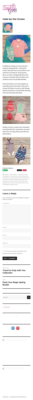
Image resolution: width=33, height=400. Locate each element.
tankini (23, 182)
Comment (6, 203)
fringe (20, 179)
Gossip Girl (5, 181)
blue (27, 176)
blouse (23, 176)
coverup (10, 177)
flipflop (12, 179)
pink (15, 181)
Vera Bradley (6, 184)
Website (5, 243)
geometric (25, 179)
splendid (5, 182)
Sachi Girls (5, 397)
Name (5, 227)
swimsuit (13, 182)
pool (18, 181)
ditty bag (15, 177)
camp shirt (5, 177)
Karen (6, 174)
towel (26, 182)
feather (26, 177)
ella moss (21, 177)
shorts (26, 181)
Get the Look (21, 174)
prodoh (22, 181)
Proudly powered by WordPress (18, 397)
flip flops (7, 179)
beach (12, 176)
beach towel (18, 176)
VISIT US (7, 307)
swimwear (18, 182)
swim (9, 182)
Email (5, 235)
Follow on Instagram (17, 318)
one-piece (11, 181)
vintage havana (14, 184)
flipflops (16, 179)
